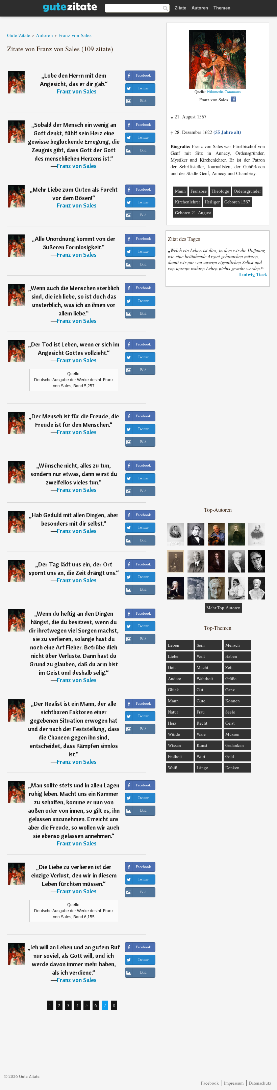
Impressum (234, 1083)
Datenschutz (260, 1083)
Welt (201, 656)
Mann (180, 191)
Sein (201, 645)
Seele (230, 712)
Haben (231, 656)
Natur (173, 712)
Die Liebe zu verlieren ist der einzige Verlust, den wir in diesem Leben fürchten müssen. (74, 875)
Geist (230, 723)
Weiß (172, 767)
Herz (172, 723)
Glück (173, 690)
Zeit (229, 667)
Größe (230, 678)
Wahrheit (205, 678)
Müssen (232, 734)
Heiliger (212, 201)
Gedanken (234, 745)
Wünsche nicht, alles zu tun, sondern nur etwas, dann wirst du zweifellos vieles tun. (73, 474)
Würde (174, 734)
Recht (202, 723)
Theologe (220, 191)
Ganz (230, 690)
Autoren (200, 7)
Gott (172, 667)
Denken (232, 767)
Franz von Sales (77, 91)
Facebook (210, 1083)
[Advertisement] (218, 396)
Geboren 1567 (237, 201)
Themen (221, 7)
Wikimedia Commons (224, 92)
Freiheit (175, 756)
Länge (202, 767)
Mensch (232, 645)
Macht (202, 667)
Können (232, 701)
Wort (201, 756)
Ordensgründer (247, 191)
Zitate (180, 7)
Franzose (199, 191)
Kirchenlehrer (187, 201)
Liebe (173, 656)
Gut (200, 690)
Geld (229, 756)
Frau (201, 712)
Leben (173, 645)
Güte (201, 701)
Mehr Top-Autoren (223, 607)
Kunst (202, 745)
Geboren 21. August (193, 212)
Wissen (174, 745)
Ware (201, 734)
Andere (174, 678)
